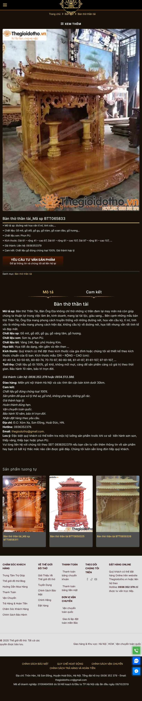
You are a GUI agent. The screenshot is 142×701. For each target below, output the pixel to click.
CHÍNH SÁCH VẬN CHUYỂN (107, 663)
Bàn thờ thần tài (87, 13)
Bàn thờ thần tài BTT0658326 (114, 536)
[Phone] (136, 650)
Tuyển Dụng (45, 584)
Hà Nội (102, 643)
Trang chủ (54, 13)
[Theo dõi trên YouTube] (95, 579)
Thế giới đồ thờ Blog (14, 580)
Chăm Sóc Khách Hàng (16, 608)
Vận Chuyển (9, 597)
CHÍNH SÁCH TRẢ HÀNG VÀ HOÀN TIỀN (72, 668)
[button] (7, 207)
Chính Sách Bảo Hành (15, 614)
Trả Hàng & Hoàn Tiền (15, 603)
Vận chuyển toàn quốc (128, 643)
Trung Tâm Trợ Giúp (14, 575)
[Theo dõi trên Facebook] (87, 579)
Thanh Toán (9, 592)
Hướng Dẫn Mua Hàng (15, 586)
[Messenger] (136, 671)
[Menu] (5, 5)
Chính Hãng (44, 599)
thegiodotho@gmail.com (28, 431)
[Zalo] (136, 661)
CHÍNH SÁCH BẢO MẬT (35, 663)
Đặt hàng (43, 605)
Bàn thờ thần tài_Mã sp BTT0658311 (16, 538)
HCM (111, 643)
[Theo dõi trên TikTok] (91, 579)
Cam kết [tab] (94, 292)
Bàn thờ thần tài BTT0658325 (67, 536)
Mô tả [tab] (48, 292)
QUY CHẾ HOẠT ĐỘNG (70, 663)
